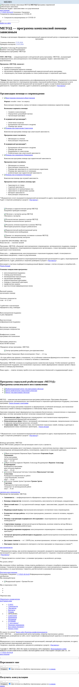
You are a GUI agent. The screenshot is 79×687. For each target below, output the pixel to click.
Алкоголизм (12, 615)
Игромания (12, 619)
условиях (52, 669)
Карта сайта (20, 632)
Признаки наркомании (16, 625)
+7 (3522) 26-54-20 (6, 652)
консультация (4, 654)
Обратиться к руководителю (10, 599)
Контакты (11, 610)
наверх (2, 686)
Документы (61, 86)
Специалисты (13, 606)
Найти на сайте (5, 23)
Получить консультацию (8, 572)
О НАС (10, 604)
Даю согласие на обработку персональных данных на (33, 669)
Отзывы (11, 612)
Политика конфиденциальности (36, 632)
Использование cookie (58, 649)
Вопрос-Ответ (13, 628)
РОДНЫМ (12, 621)
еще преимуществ (6, 547)
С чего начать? (13, 623)
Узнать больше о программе (18, 403)
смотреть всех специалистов (10, 492)
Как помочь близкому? (16, 627)
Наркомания (12, 617)
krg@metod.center (6, 601)
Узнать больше (5, 266)
